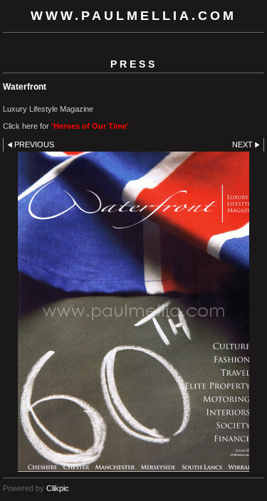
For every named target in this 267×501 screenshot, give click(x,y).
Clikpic (57, 488)
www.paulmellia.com (133, 16)
